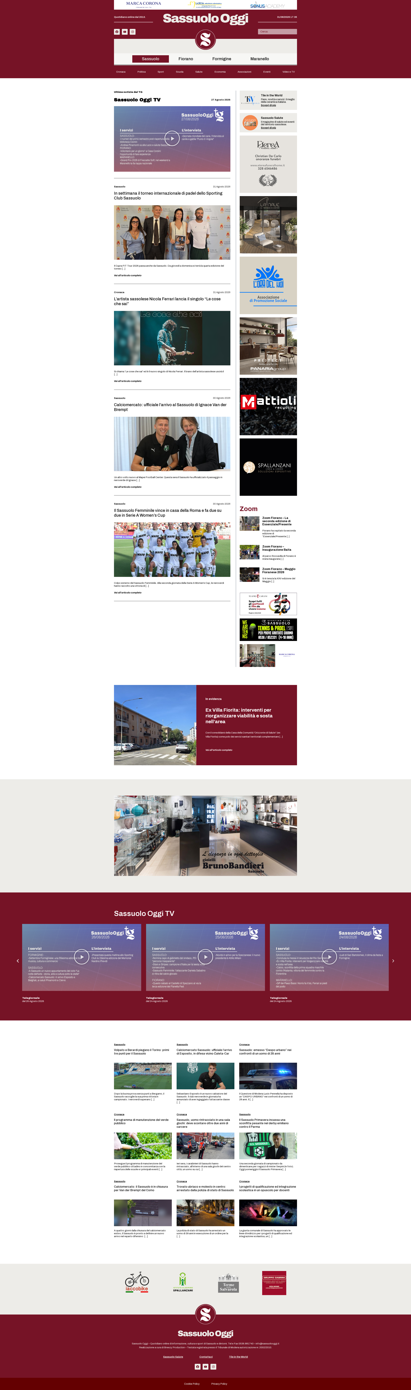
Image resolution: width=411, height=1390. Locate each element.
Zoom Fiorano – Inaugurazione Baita (276, 548)
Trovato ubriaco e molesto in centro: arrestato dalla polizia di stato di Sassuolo (205, 1188)
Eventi (267, 72)
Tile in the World (238, 1356)
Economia (220, 72)
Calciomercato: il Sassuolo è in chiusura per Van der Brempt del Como (141, 1188)
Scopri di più (268, 105)
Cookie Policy (192, 1383)
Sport (161, 72)
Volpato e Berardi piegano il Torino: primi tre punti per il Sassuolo (141, 1051)
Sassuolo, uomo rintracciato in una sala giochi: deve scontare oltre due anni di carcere (203, 1123)
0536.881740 (246, 1343)
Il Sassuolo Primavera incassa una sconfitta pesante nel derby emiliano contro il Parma (264, 1123)
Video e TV (289, 72)
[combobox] (277, 31)
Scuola (179, 72)
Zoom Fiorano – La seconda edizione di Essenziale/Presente (277, 521)
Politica (141, 72)
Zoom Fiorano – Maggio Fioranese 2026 (278, 570)
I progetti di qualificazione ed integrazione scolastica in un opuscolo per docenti (267, 1188)
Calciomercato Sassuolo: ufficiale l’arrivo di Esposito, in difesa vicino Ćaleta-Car (204, 1051)
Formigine (221, 59)
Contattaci (206, 1356)
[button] (172, 138)
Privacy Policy (219, 1383)
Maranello (259, 59)
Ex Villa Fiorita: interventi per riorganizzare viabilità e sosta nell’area (239, 715)
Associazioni (244, 72)
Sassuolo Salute (173, 1356)
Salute (198, 72)
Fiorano (186, 59)
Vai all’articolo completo (127, 275)
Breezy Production (174, 1347)
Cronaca (120, 72)
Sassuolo (150, 59)
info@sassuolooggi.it (267, 1343)
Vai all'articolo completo (219, 750)
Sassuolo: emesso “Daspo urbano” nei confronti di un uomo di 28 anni (265, 1051)
